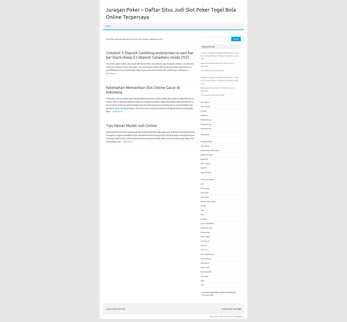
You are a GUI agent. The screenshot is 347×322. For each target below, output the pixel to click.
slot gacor (205, 102)
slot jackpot (206, 259)
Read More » (111, 73)
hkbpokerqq (206, 120)
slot (202, 184)
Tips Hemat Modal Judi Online (131, 125)
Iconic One (214, 316)
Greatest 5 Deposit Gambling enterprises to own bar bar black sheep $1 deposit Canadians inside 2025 (220, 56)
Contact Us (231, 292)
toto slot (205, 193)
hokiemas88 (206, 272)
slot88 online (206, 142)
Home (108, 26)
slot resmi (205, 267)
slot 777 (204, 250)
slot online (205, 107)
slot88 (203, 111)
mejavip (204, 115)
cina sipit (205, 276)
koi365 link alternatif (210, 150)
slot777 (204, 168)
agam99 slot (206, 172)
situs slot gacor (207, 179)
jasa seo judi (207, 295)
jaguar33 (204, 159)
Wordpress (239, 316)
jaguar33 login (207, 155)
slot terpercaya (207, 254)
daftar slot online (208, 201)
